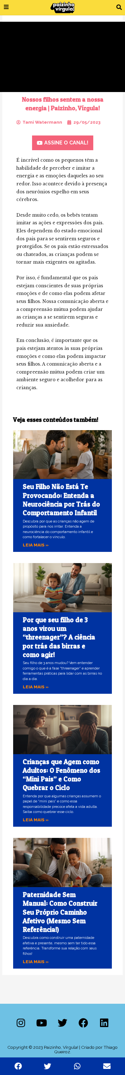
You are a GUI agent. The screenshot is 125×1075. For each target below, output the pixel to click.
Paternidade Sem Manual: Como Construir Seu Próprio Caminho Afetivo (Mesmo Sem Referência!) (60, 912)
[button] (119, 7)
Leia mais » (36, 544)
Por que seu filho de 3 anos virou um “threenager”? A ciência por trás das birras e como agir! (59, 637)
